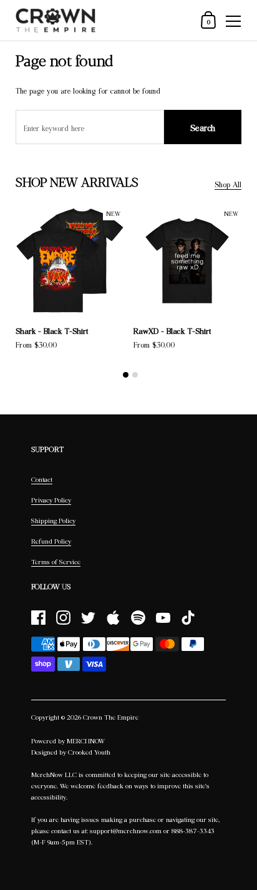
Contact (41, 479)
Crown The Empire (110, 717)
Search (202, 127)
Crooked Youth (89, 752)
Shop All (228, 184)
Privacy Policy (51, 500)
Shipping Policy (53, 520)
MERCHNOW (86, 740)
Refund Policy (51, 541)
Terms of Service (55, 561)
